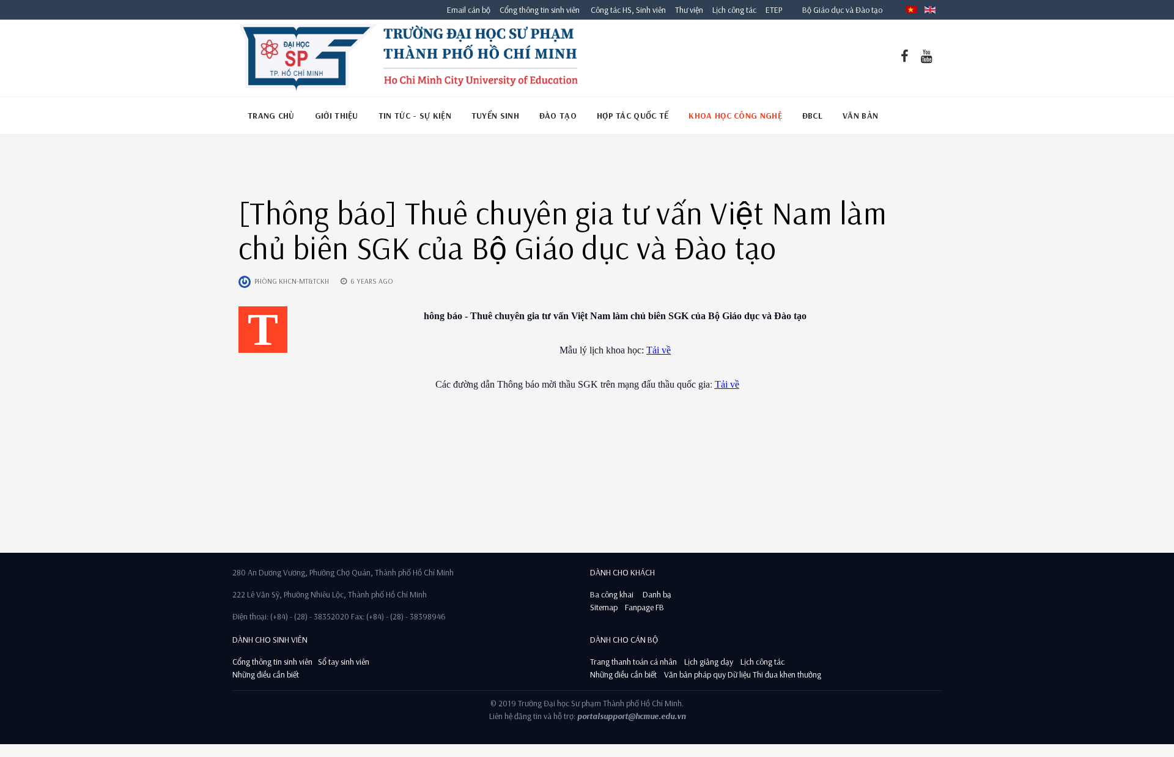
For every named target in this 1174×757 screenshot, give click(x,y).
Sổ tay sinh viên (344, 661)
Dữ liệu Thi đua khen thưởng (774, 674)
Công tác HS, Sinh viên (628, 9)
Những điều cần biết (265, 674)
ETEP (774, 9)
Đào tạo (558, 115)
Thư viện (686, 9)
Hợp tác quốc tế (633, 115)
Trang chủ (271, 115)
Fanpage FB (644, 607)
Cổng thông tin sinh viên (540, 9)
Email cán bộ (468, 9)
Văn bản (860, 115)
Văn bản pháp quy (695, 674)
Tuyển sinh (495, 115)
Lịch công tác (735, 9)
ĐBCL (812, 115)
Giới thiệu (336, 115)
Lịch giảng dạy (708, 661)
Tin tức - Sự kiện (414, 115)
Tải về (658, 350)
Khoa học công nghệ (735, 115)
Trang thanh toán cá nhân (633, 661)
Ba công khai (611, 594)
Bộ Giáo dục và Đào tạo (842, 9)
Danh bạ (656, 594)
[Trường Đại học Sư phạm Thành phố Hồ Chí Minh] (408, 58)
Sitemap (604, 607)
